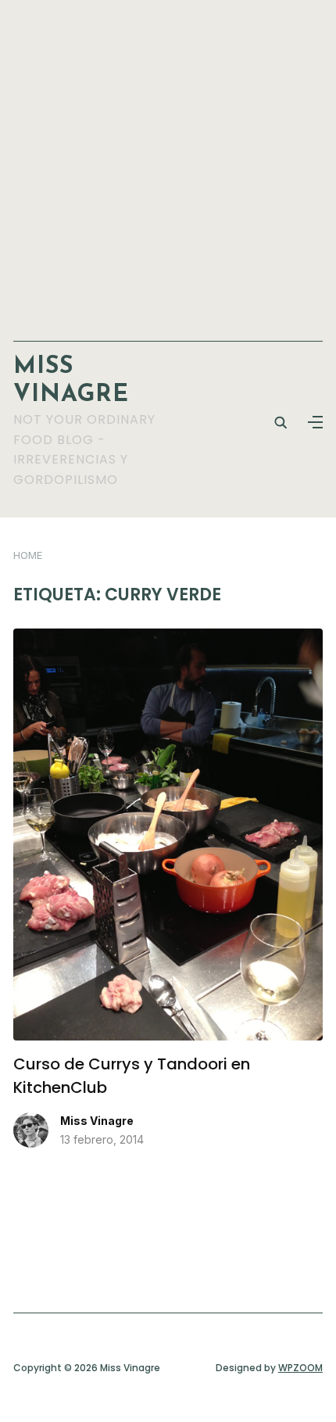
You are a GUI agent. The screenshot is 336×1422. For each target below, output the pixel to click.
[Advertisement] (168, 162)
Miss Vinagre (97, 1120)
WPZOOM (300, 1367)
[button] (315, 422)
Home (27, 555)
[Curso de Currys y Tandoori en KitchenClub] (168, 638)
